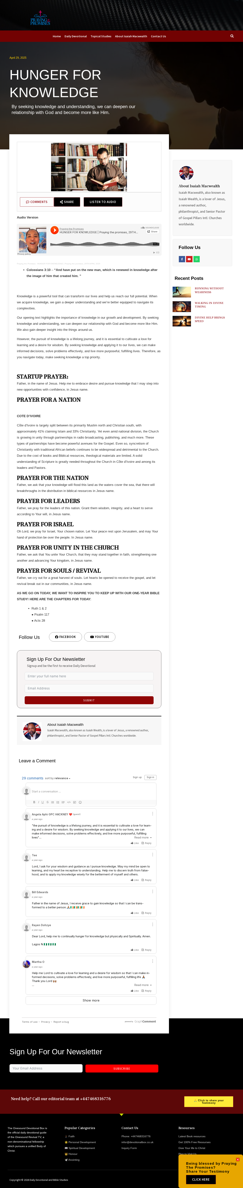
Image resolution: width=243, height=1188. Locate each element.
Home (57, 36)
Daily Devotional (76, 36)
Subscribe (122, 1068)
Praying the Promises (26, 264)
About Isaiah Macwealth (131, 36)
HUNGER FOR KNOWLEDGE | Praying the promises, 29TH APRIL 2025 (68, 264)
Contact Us (158, 36)
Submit (89, 700)
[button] (237, 1159)
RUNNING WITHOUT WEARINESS (209, 290)
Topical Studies (101, 36)
